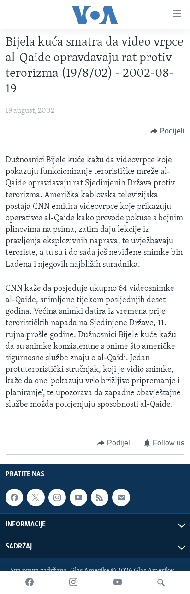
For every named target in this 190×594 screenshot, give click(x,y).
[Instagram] (73, 582)
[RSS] (99, 497)
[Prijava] (121, 497)
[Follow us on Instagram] (57, 497)
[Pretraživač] (161, 582)
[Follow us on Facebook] (14, 497)
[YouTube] (117, 582)
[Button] (167, 131)
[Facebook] (29, 582)
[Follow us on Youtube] (78, 497)
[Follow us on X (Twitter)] (35, 497)
